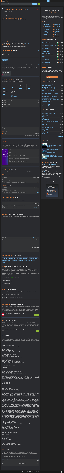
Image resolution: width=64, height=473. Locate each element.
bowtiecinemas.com (6, 260)
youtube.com (57, 24)
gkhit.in (43, 56)
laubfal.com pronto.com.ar (48, 92)
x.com (45, 28)
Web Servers (5, 72)
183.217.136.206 (45, 119)
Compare (35, 4)
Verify (9, 320)
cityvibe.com (5, 258)
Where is (13, 214)
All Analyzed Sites (25, 471)
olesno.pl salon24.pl (47, 106)
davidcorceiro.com (46, 50)
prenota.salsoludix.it (46, 53)
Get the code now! (52, 183)
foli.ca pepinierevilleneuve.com (49, 102)
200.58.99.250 (45, 115)
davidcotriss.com (46, 42)
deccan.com (25, 258)
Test (38, 331)
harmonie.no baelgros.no (48, 90)
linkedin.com (57, 31)
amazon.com (57, 28)
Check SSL (36, 315)
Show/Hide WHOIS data (49, 169)
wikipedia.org (47, 34)
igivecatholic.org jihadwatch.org (50, 88)
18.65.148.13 (44, 124)
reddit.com (56, 29)
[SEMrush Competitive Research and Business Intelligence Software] (7, 141)
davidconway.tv (45, 59)
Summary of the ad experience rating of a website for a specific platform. (17, 171)
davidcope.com (45, 48)
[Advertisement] (20, 31)
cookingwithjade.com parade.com (50, 93)
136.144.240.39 (45, 123)
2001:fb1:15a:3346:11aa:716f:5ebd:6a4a (51, 121)
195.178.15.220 (45, 129)
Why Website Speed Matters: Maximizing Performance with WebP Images (54, 145)
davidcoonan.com (46, 64)
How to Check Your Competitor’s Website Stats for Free (54, 157)
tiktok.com (46, 29)
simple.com (14, 260)
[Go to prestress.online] (27, 9)
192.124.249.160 (45, 126)
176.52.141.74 (45, 133)
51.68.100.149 (45, 118)
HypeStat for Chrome (53, 77)
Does (15, 267)
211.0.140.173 (45, 132)
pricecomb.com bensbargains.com (50, 99)
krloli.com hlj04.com (47, 104)
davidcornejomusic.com (47, 47)
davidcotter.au (45, 44)
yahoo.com (56, 32)
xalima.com (19, 258)
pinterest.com (47, 36)
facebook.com (47, 26)
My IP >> (61, 136)
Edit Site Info (5, 60)
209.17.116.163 (26, 43)
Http (6, 335)
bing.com (46, 31)
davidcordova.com (46, 61)
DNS (6, 450)
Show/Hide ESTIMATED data (50, 165)
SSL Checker (13, 304)
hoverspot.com (12, 258)
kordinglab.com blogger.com (49, 84)
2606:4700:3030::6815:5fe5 (48, 113)
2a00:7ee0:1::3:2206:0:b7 (48, 127)
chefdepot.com (31, 260)
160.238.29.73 (45, 116)
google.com (46, 24)
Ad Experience (9, 169)
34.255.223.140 (45, 130)
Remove (46, 171)
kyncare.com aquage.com (48, 98)
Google (9, 289)
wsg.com (4, 262)
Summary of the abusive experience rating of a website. (13, 200)
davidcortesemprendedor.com (49, 45)
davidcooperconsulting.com (48, 58)
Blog (31, 471)
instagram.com (57, 26)
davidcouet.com (45, 51)
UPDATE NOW (52, 12)
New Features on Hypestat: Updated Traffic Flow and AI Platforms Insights (53, 151)
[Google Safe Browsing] (2, 298)
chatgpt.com (47, 32)
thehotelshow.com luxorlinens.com (50, 95)
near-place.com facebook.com (49, 96)
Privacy (33, 471)
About (37, 471)
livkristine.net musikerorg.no (49, 87)
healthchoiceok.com (33, 258)
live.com (56, 34)
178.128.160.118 (45, 112)
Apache (5, 74)
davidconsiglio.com (46, 62)
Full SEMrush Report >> (34, 164)
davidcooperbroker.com (47, 54)
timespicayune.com (22, 260)
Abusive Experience (10, 197)
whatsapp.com (57, 36)
